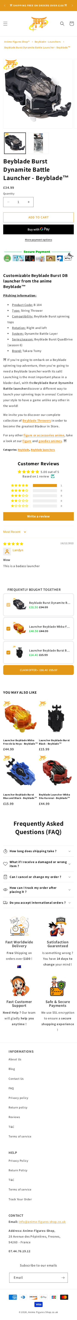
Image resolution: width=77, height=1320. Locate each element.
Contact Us (16, 1079)
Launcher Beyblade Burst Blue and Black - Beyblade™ (20, 796)
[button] (5, 23)
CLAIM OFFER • (38, 670)
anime (59, 435)
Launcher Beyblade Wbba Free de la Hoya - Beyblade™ (50, 626)
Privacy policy (18, 1098)
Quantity (8, 193)
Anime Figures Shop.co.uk (43, 1312)
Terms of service (20, 1136)
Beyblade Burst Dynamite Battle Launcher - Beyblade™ (37, 47)
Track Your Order (20, 1199)
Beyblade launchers (43, 449)
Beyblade (23, 449)
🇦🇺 (19, 966)
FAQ (11, 1088)
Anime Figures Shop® (16, 41)
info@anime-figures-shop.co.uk (42, 1222)
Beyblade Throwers (36, 420)
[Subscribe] (63, 1278)
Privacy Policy (18, 1161)
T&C (11, 1127)
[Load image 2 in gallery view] (38, 143)
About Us (15, 1059)
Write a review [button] (38, 516)
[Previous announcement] (4, 5)
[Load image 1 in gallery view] (15, 143)
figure (26, 441)
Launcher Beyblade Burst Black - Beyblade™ (50, 650)
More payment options (38, 239)
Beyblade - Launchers (48, 41)
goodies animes (50, 441)
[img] (13, 544)
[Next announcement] (72, 5)
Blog (12, 1069)
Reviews (14, 1117)
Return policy (18, 1107)
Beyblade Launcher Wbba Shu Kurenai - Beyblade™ (54, 796)
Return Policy (18, 1170)
